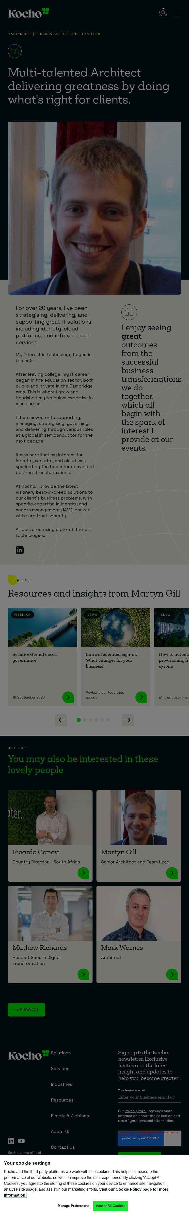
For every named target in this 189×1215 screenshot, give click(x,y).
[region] (94, 1185)
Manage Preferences (73, 1206)
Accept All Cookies (110, 1206)
